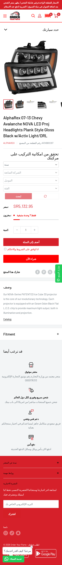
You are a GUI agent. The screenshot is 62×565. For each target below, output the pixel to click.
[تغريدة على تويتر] (50, 271)
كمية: (6, 229)
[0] (56, 16)
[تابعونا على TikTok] (12, 533)
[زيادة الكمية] (34, 229)
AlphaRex (9, 143)
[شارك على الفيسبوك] (37, 271)
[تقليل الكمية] (17, 229)
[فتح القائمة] (5, 16)
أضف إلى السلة (31, 242)
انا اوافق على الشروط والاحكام (23, 249)
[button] (47, 16)
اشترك (12, 513)
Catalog (7, 319)
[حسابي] (39, 16)
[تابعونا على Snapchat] (18, 533)
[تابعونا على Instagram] (5, 533)
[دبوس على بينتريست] (43, 271)
